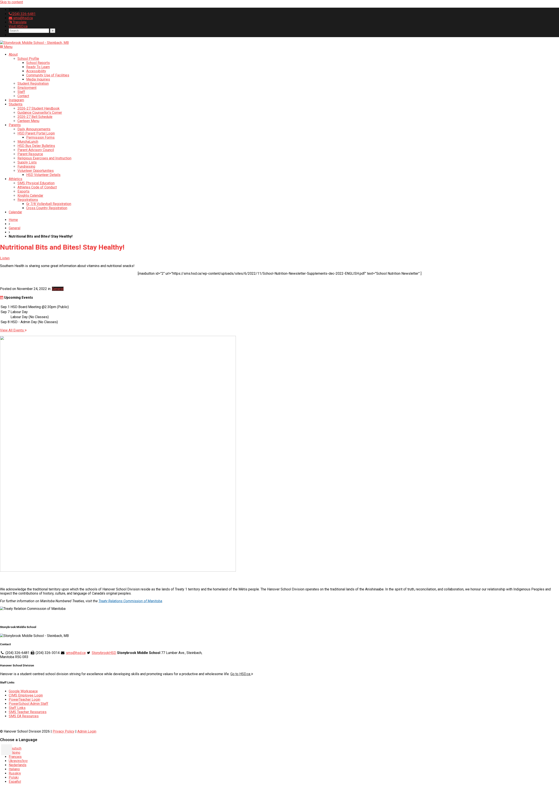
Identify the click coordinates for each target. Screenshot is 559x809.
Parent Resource (30, 154)
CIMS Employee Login (26, 695)
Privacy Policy (63, 731)
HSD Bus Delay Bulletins (36, 146)
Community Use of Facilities (47, 75)
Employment (26, 88)
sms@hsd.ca (22, 18)
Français (15, 757)
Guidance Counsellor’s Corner (39, 112)
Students (15, 104)
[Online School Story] (118, 570)
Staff (21, 92)
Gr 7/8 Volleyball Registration (48, 204)
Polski (14, 777)
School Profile (28, 59)
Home (13, 220)
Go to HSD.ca (240, 674)
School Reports (38, 63)
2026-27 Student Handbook (38, 108)
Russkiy (15, 773)
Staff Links (17, 708)
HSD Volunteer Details (43, 175)
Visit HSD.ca (18, 26)
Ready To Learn (38, 67)
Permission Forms (40, 137)
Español (15, 782)
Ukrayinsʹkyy (18, 761)
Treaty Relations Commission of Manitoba (130, 601)
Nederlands (17, 765)
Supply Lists (27, 162)
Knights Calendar (30, 195)
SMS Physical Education (36, 183)
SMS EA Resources (24, 716)
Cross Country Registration (46, 208)
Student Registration (33, 83)
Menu (7, 47)
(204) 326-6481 (24, 14)
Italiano (14, 769)
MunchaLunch (27, 142)
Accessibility (36, 71)
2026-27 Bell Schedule (34, 117)
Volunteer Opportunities (35, 171)
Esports (23, 191)
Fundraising (26, 166)
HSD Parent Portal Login (36, 133)
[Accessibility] (6, 749)
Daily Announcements (33, 129)
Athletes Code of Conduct (37, 187)
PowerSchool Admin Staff (28, 704)
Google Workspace (23, 691)
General (14, 228)
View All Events (12, 330)
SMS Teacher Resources (28, 712)
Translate (19, 22)
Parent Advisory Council (35, 150)
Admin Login (86, 731)
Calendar (15, 212)
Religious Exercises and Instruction (44, 158)
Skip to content (11, 2)
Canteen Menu (28, 121)
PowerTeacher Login (24, 699)
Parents (15, 125)
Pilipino (14, 752)
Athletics (15, 179)
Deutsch (15, 748)
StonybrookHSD (104, 653)
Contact (23, 96)
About (13, 54)
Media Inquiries (38, 79)
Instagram (16, 100)
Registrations (27, 200)
